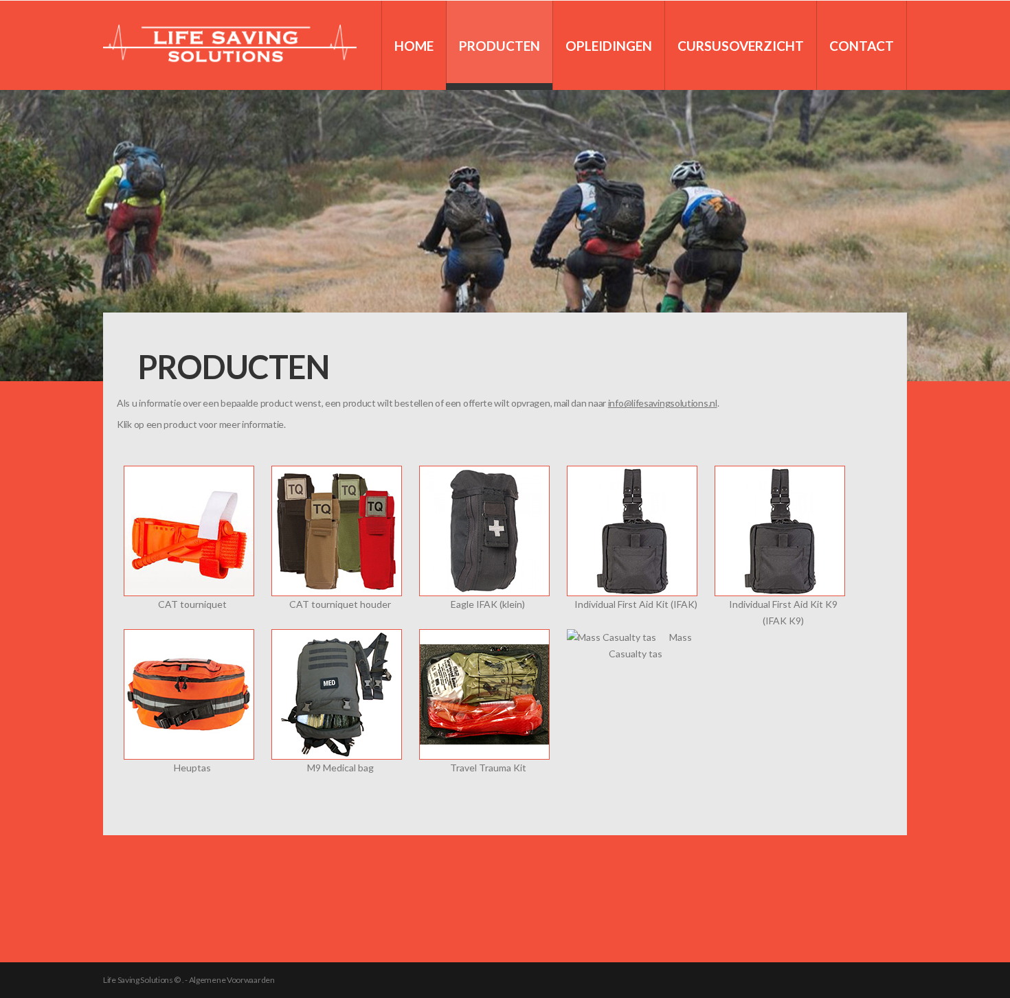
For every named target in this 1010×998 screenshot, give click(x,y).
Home (414, 46)
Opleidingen (608, 46)
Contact (861, 46)
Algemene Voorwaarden (232, 980)
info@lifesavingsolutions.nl (662, 403)
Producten (499, 46)
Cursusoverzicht (740, 46)
